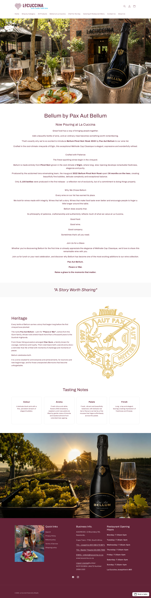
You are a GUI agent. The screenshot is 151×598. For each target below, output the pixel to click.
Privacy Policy (50, 536)
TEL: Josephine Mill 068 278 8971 (90, 545)
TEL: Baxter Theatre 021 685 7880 (90, 550)
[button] (124, 6)
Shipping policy (51, 547)
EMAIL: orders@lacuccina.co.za (89, 555)
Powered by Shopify (33, 593)
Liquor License (82, 563)
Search (48, 532)
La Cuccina (23, 593)
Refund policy (50, 540)
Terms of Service (51, 544)
